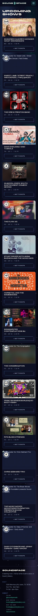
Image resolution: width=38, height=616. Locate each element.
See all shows (10, 611)
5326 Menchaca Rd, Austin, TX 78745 (18, 584)
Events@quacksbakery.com (15, 607)
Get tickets (20, 48)
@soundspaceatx (12, 597)
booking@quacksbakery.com (15, 602)
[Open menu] (33, 3)
